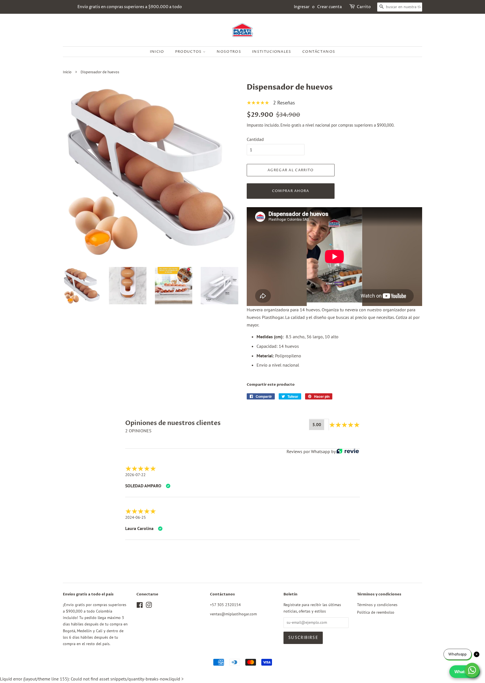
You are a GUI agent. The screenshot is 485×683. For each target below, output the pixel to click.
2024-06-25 (135, 517)
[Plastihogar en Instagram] (149, 606)
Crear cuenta (329, 7)
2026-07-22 (135, 474)
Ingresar (302, 7)
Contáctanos (318, 51)
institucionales (271, 51)
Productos (189, 51)
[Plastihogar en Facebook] (139, 606)
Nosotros (229, 51)
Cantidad (255, 139)
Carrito (364, 7)
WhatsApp (464, 671)
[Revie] (348, 451)
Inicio (157, 51)
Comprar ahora (290, 190)
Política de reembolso (375, 612)
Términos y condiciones (377, 604)
